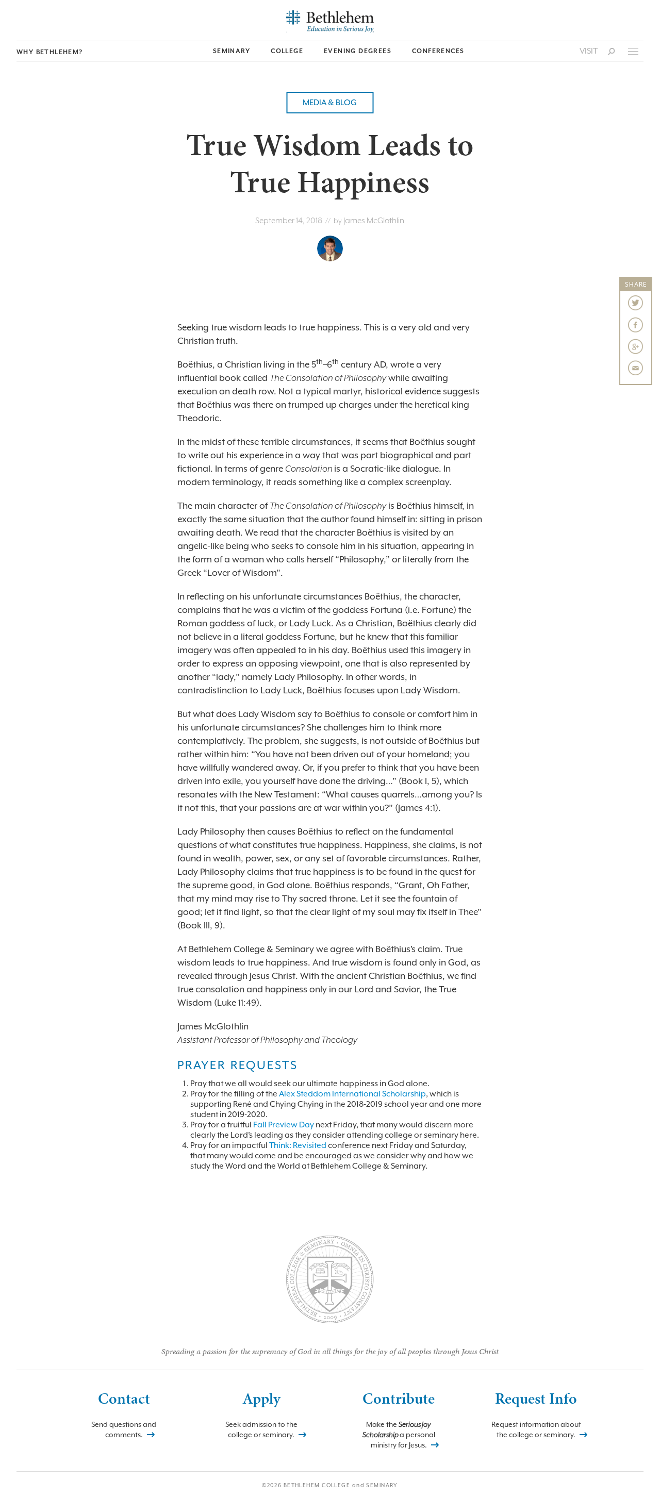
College (287, 51)
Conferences (438, 51)
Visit (589, 51)
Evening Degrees (357, 51)
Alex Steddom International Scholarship (352, 1093)
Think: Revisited (297, 1145)
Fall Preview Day (283, 1124)
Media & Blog (330, 102)
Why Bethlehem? (49, 52)
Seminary (231, 51)
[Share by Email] (636, 368)
